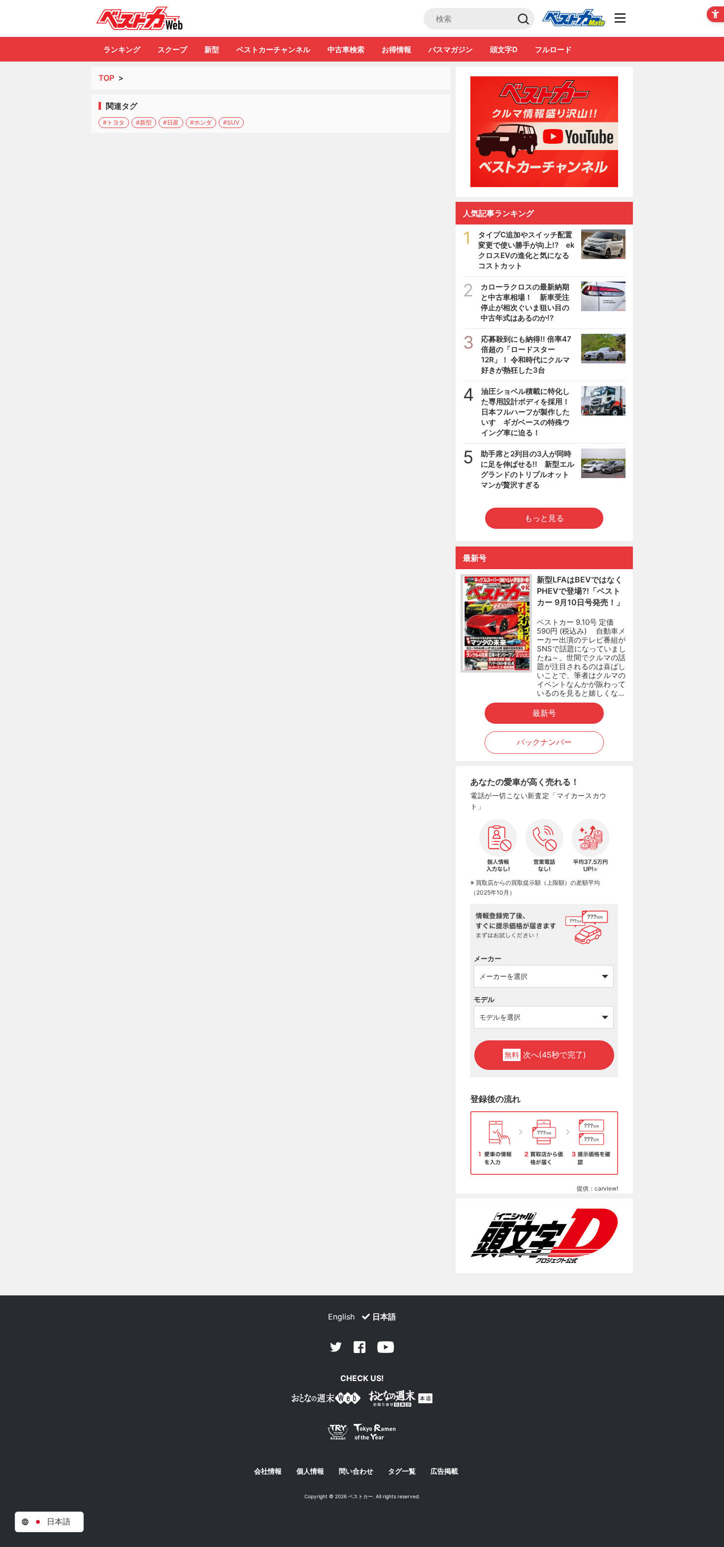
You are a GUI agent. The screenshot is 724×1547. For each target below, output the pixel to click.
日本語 (384, 1316)
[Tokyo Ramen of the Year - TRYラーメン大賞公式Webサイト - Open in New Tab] (362, 1434)
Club (573, 19)
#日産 (171, 122)
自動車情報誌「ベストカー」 (139, 18)
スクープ (172, 49)
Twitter (336, 1347)
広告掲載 (444, 1471)
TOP (106, 78)
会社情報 (268, 1471)
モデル (484, 999)
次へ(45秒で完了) (545, 1055)
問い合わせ (356, 1471)
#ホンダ (201, 122)
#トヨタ (114, 122)
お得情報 (396, 49)
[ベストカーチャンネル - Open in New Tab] (544, 131)
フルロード (553, 49)
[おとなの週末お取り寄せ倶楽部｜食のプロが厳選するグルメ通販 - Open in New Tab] (326, 1400)
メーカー (487, 958)
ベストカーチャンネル (273, 49)
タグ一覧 (402, 1471)
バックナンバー (544, 742)
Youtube (385, 1347)
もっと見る (544, 518)
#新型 (144, 122)
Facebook (359, 1347)
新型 (211, 49)
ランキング (121, 49)
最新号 (544, 713)
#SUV (231, 122)
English (341, 1316)
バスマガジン (450, 49)
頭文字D (504, 49)
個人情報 (310, 1471)
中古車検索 (346, 49)
